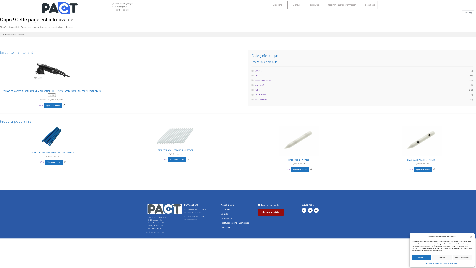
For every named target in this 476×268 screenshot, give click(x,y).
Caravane (259, 70)
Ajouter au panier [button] (53, 105)
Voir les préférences (462, 257)
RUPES (258, 90)
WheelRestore (261, 99)
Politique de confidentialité (448, 263)
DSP (256, 75)
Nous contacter (270, 205)
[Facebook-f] (304, 210)
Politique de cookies (432, 263)
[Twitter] (310, 210)
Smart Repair (260, 94)
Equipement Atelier (263, 80)
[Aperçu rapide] (42, 105)
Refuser (442, 257)
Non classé (259, 85)
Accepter (421, 257)
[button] (471, 236)
